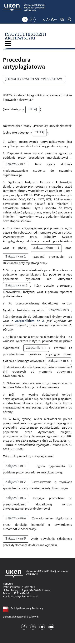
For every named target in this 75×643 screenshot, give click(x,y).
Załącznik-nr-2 (15, 482)
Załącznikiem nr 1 (46, 248)
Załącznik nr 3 (58, 310)
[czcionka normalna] (44, 18)
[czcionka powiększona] (48, 18)
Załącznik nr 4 (36, 348)
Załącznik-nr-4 (15, 518)
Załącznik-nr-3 (15, 498)
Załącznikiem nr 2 (29, 321)
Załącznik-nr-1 (15, 466)
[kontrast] (61, 19)
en (32, 19)
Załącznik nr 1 (15, 164)
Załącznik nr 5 (58, 361)
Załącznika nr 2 (16, 286)
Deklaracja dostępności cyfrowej (20, 617)
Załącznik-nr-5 (15, 539)
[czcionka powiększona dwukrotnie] (54, 18)
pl (25, 19)
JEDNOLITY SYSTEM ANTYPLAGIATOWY (34, 79)
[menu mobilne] (8, 43)
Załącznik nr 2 (15, 257)
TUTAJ (32, 109)
